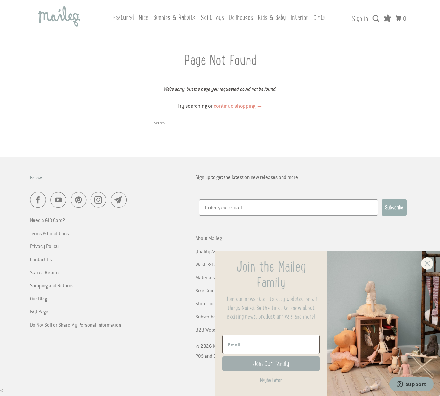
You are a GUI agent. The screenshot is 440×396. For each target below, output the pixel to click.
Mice (143, 17)
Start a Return (44, 272)
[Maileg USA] (59, 16)
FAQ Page (39, 311)
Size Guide (206, 290)
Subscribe (394, 207)
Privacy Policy (44, 246)
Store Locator (209, 303)
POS (200, 356)
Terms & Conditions (49, 233)
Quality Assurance (214, 251)
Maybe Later (271, 380)
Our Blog (38, 298)
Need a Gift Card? (47, 220)
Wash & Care (208, 264)
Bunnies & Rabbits (174, 17)
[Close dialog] (427, 263)
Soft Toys (212, 17)
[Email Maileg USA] (120, 200)
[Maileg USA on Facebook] (39, 200)
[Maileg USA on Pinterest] (80, 200)
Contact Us (41, 259)
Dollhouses (241, 17)
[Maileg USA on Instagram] (100, 200)
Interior (299, 17)
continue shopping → (238, 105)
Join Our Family (271, 363)
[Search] (376, 18)
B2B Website (209, 330)
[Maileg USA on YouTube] (60, 200)
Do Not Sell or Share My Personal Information (75, 324)
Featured (123, 17)
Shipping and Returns (51, 285)
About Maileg (209, 238)
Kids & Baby (272, 17)
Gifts (319, 17)
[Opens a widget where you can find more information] (411, 385)
